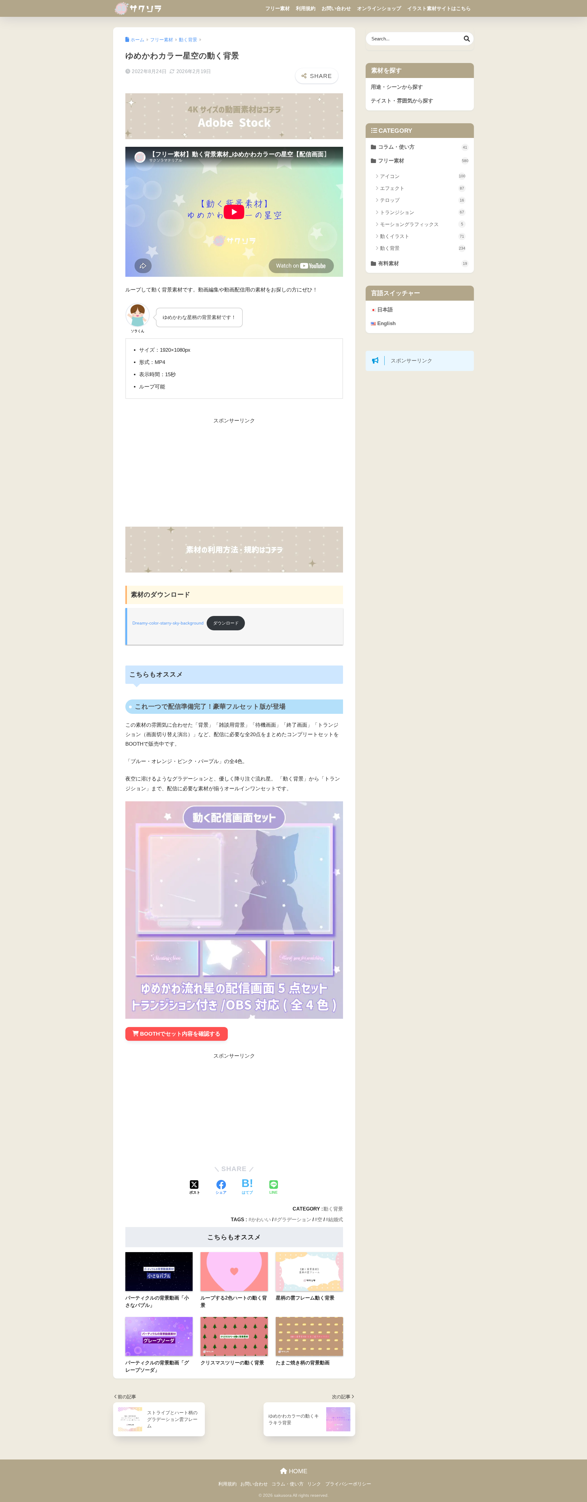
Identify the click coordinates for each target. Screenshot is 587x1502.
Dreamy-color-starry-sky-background (168, 623)
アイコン (422, 176)
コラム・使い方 (422, 147)
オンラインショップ (379, 8)
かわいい (261, 1219)
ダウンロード (226, 623)
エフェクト (422, 188)
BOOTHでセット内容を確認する (180, 1034)
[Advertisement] (234, 476)
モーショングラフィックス (421, 224)
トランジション (422, 212)
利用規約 (306, 8)
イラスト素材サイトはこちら (439, 8)
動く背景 (333, 1208)
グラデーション (294, 1219)
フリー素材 (277, 8)
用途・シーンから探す (397, 87)
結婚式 (335, 1219)
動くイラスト (422, 236)
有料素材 (422, 263)
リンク (314, 1484)
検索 (467, 39)
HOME (297, 1471)
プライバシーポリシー (348, 1484)
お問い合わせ (336, 8)
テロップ (422, 200)
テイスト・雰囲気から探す (402, 101)
